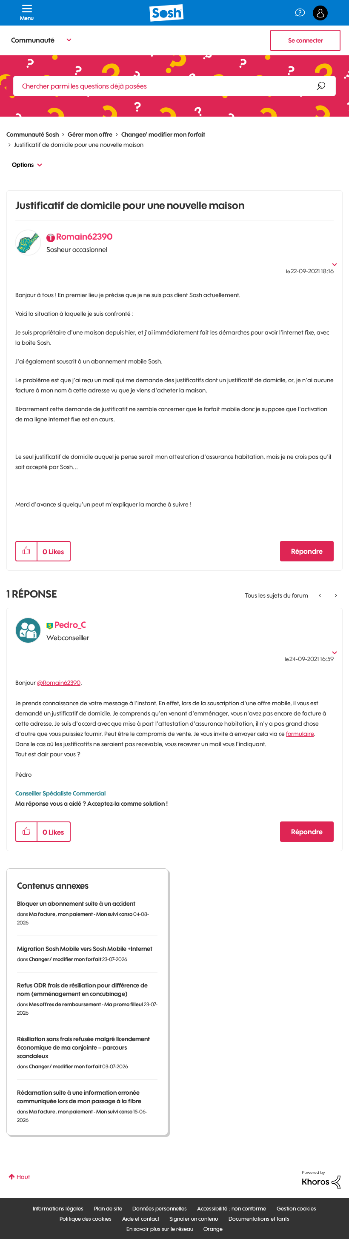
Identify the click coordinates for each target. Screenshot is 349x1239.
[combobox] (174, 86)
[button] (26, 551)
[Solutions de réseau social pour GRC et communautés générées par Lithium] (321, 1179)
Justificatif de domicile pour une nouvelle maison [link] (78, 145)
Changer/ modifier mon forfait (163, 134)
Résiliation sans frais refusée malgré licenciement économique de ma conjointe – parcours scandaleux (83, 1047)
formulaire (300, 734)
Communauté (32, 40)
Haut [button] (23, 1177)
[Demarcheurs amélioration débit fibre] (320, 595)
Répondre (307, 551)
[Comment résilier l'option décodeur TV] (335, 595)
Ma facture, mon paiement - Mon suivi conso (80, 914)
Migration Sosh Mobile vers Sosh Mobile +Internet (84, 949)
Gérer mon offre (90, 134)
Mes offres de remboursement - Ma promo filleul (86, 1004)
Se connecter (305, 40)
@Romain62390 (58, 683)
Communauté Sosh (32, 134)
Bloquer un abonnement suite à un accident (76, 903)
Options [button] (23, 165)
